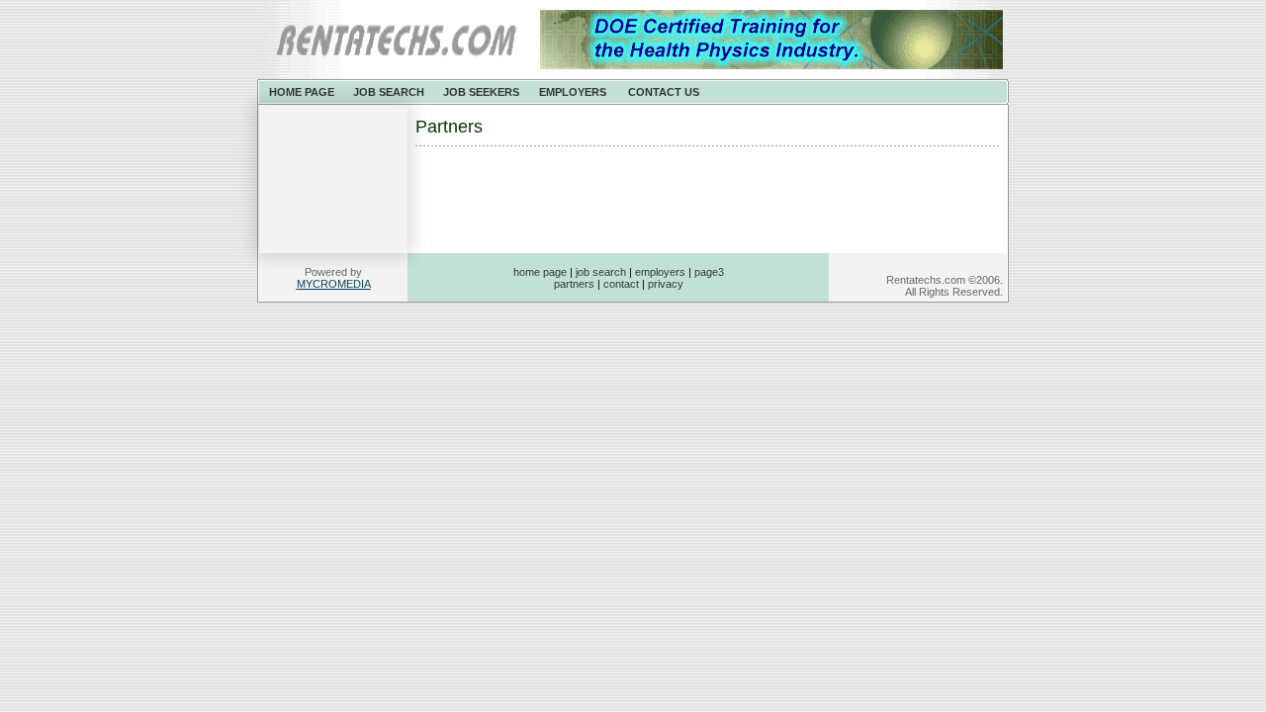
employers (660, 272)
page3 (709, 272)
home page (540, 272)
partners (574, 284)
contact (621, 284)
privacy (665, 284)
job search (601, 272)
